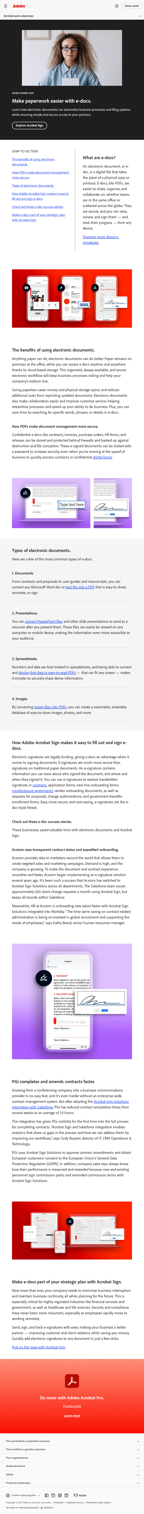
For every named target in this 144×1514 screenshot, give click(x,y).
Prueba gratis (72, 1406)
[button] (117, 6)
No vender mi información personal (22, 1507)
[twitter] (60, 1495)
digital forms (102, 457)
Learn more (72, 1416)
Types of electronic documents (33, 186)
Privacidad (58, 1502)
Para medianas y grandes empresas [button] (25, 1449)
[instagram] (53, 1495)
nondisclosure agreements (32, 790)
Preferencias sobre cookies (98, 1502)
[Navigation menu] (5, 6)
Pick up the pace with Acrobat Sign (38, 1347)
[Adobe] (19, 6)
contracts (40, 785)
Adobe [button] (9, 1474)
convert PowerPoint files (44, 621)
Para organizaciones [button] (17, 1457)
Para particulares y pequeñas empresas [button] (28, 1441)
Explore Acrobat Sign (29, 125)
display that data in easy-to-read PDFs (47, 672)
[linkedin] (66, 1495)
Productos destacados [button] (18, 1483)
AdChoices (49, 1507)
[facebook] (47, 1495)
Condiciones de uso (74, 1502)
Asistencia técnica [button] (15, 1466)
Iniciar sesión (132, 6)
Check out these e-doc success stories (37, 207)
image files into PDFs (50, 707)
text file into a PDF (80, 587)
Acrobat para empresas (18, 16)
